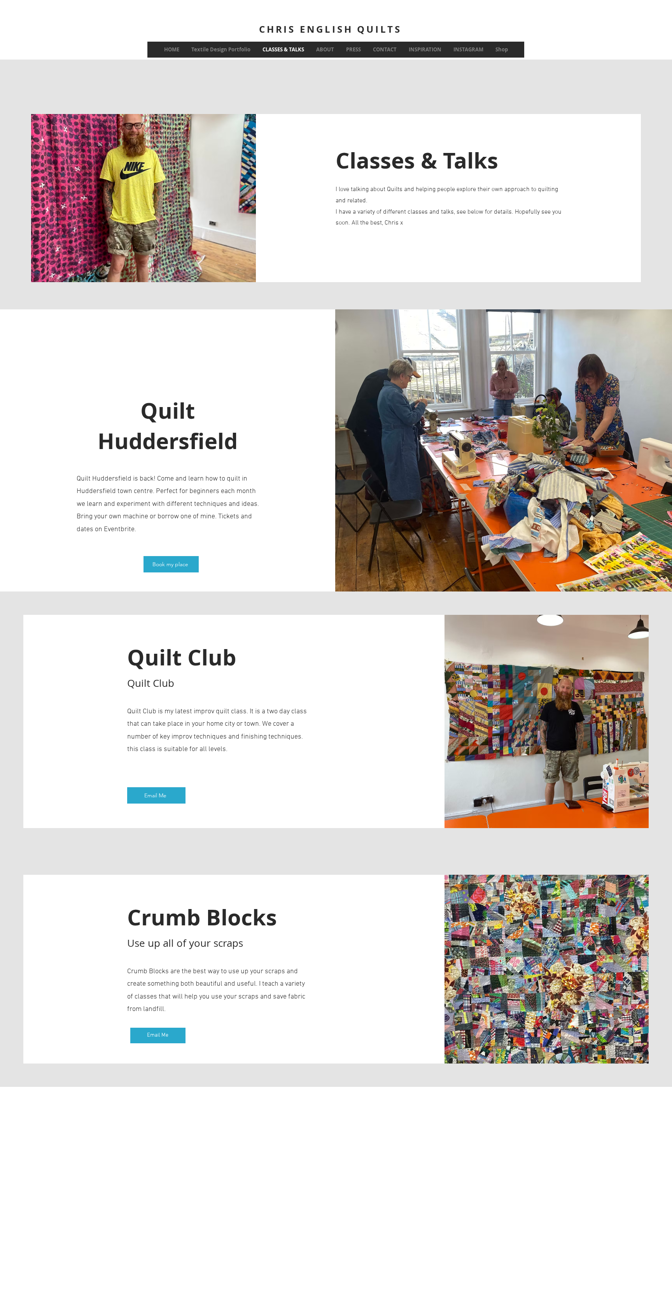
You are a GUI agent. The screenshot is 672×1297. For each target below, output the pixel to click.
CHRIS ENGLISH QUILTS (330, 29)
